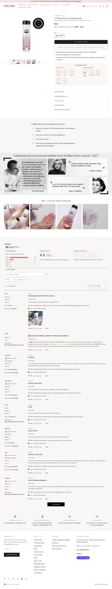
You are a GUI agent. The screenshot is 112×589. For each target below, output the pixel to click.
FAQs (35, 558)
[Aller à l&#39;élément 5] (34, 62)
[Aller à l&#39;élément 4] (28, 62)
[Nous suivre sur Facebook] (5, 579)
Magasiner (22, 5)
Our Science (65, 5)
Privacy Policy (38, 555)
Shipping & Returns (40, 567)
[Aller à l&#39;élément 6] (39, 62)
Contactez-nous (38, 552)
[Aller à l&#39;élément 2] (18, 62)
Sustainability (38, 546)
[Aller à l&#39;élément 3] (23, 62)
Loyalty (94, 6)
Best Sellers (33, 5)
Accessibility (37, 573)
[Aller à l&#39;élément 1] (13, 62)
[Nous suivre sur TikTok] (26, 579)
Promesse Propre (39, 543)
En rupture (81, 42)
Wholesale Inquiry (39, 564)
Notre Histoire (38, 540)
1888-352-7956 (84, 549)
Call (78, 549)
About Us (55, 5)
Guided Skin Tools (24, 7)
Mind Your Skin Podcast (59, 546)
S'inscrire (11, 554)
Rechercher (55, 543)
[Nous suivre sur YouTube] (22, 579)
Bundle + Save (45, 5)
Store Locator (38, 561)
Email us (79, 553)
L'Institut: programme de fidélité (61, 540)
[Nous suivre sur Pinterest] (17, 579)
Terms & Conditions (40, 570)
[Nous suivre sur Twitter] (9, 579)
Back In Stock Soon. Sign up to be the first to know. (81, 47)
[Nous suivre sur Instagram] (13, 579)
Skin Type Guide (57, 549)
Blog (35, 549)
